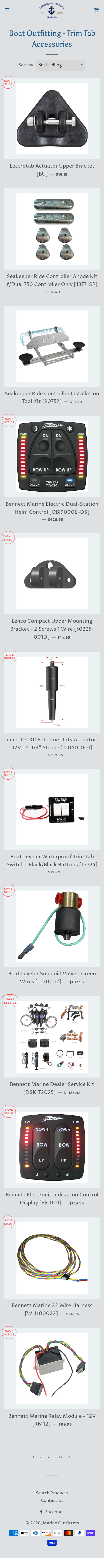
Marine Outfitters (61, 1523)
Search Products (52, 1493)
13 (60, 1457)
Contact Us (52, 1501)
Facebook (54, 1512)
